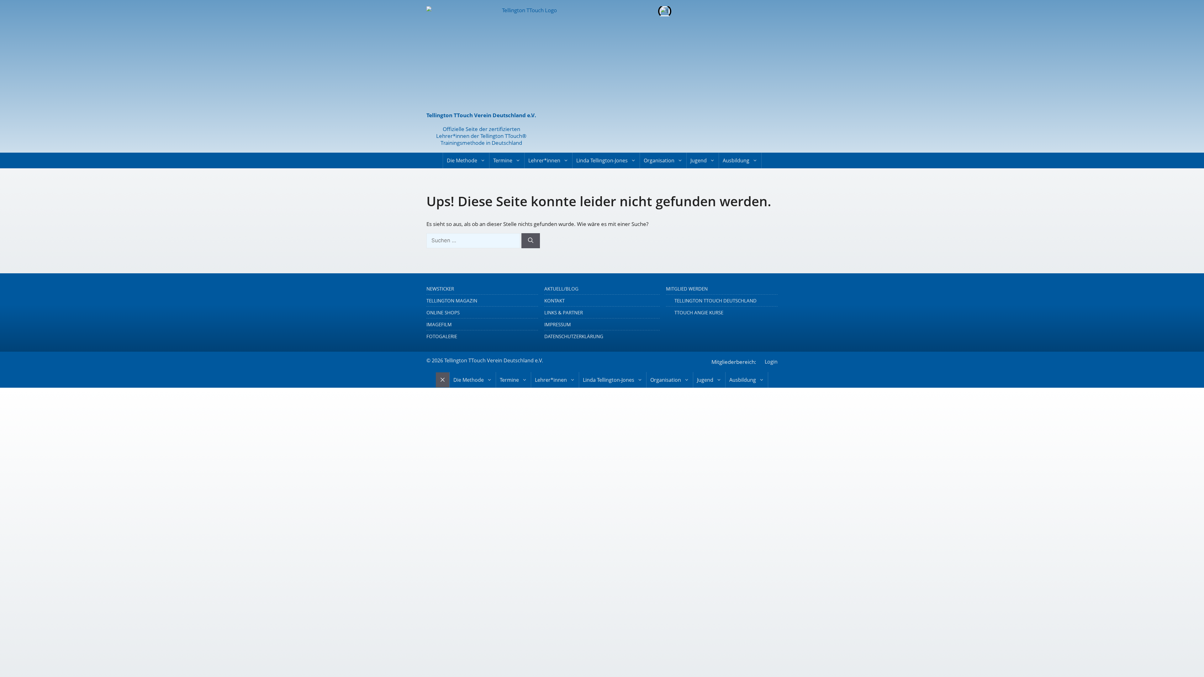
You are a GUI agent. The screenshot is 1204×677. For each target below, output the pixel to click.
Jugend (698, 160)
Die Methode (462, 160)
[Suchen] (530, 240)
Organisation (659, 160)
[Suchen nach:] (473, 240)
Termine (502, 160)
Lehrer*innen (544, 160)
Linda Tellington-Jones (602, 160)
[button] (558, 11)
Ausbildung (736, 160)
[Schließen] (442, 379)
